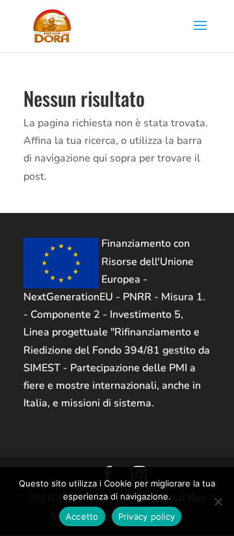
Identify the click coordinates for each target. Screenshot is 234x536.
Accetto (82, 516)
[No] (217, 501)
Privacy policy (147, 516)
